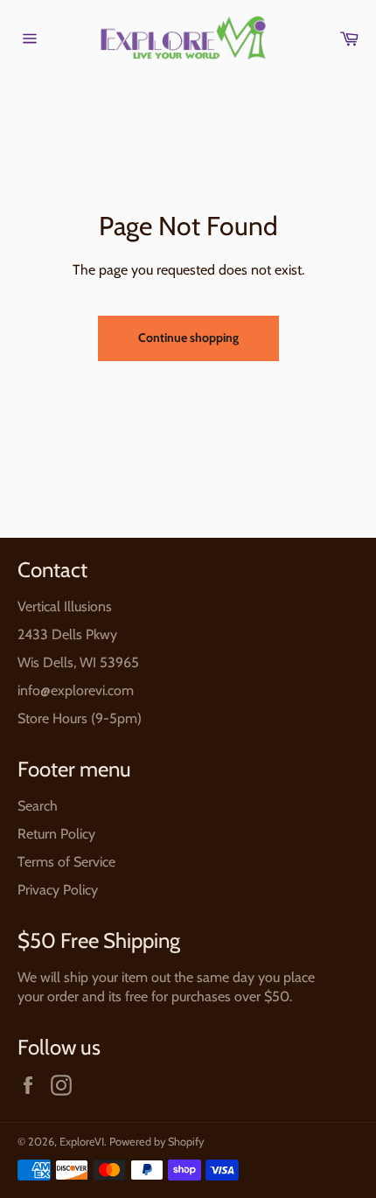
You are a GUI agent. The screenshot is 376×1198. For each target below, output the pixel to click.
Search (37, 806)
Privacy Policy (57, 889)
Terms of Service (66, 861)
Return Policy (56, 833)
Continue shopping (188, 337)
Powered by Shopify (156, 1141)
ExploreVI (81, 1141)
